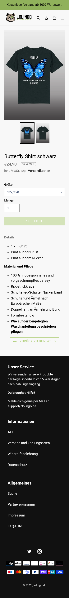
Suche (12, 493)
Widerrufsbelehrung (23, 454)
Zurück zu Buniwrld (37, 341)
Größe (8, 184)
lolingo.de (40, 585)
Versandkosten (39, 171)
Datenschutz (17, 465)
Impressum (16, 515)
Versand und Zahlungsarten (29, 443)
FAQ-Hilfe (15, 526)
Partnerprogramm (21, 504)
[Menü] (62, 17)
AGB (11, 432)
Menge (8, 200)
